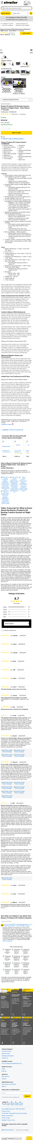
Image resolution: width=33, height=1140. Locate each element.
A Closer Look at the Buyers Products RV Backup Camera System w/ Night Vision (23, 487)
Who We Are (5, 1076)
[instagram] (17, 1103)
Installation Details (6, 424)
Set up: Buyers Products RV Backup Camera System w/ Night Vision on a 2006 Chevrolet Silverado (5, 501)
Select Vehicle (5, 13)
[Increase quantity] (9, 128)
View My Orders (6, 1051)
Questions (22, 114)
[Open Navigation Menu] (1, 2)
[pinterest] (12, 1103)
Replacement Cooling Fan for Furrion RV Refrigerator (6, 451)
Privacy (3, 1097)
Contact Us (5, 1058)
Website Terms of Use (8, 1120)
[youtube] (21, 1103)
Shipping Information (8, 1055)
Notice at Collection (7, 1115)
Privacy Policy (6, 1111)
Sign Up (4, 1071)
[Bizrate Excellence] (7, 1130)
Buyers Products (5, 103)
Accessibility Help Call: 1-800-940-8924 (13, 1109)
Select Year (16, 13)
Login (3, 1069)
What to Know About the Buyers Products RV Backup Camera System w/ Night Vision (5, 486)
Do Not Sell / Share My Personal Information (14, 1113)
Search (4, 1086)
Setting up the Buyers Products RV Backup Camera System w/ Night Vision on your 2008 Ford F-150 (14, 487)
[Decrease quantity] (2, 128)
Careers (4, 1078)
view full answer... (8, 941)
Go (31, 13)
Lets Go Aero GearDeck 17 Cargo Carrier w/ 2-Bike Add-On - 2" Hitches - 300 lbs (19, 451)
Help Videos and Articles (9, 1084)
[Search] (3, 8)
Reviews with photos (10, 630)
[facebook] (8, 1103)
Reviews (14, 114)
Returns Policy (6, 1053)
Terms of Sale (6, 1118)
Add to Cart (26, 33)
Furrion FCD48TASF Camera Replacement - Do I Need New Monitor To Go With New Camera (18, 925)
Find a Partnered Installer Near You (12, 1063)
